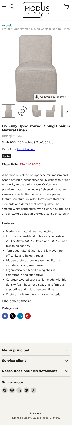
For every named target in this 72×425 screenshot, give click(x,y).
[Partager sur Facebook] (5, 316)
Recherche (36, 413)
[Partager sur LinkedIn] (20, 316)
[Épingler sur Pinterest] (28, 316)
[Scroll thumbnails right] (66, 111)
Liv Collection (26, 149)
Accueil (7, 25)
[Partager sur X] (13, 316)
